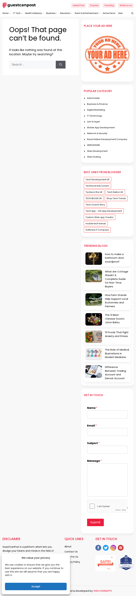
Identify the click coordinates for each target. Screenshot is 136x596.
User (120, 13)
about (68, 546)
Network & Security (97, 133)
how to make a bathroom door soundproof (114, 257)
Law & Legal (93, 121)
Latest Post (78, 5)
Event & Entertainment (86, 13)
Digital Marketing (96, 109)
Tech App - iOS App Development (104, 211)
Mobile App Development (101, 127)
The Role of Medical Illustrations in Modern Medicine (117, 353)
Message (94, 461)
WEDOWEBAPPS (102, 591)
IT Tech (17, 13)
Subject (93, 443)
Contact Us (71, 551)
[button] (131, 13)
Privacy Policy (72, 562)
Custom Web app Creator (100, 217)
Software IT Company (97, 229)
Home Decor (109, 13)
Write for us (126, 5)
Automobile (93, 98)
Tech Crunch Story (95, 204)
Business (51, 13)
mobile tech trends (96, 223)
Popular (94, 5)
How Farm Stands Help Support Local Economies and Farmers (116, 300)
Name (92, 408)
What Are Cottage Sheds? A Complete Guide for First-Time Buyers (116, 279)
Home (5, 13)
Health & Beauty (33, 13)
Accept (35, 586)
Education (65, 13)
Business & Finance (97, 104)
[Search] (61, 65)
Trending (109, 5)
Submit (95, 522)
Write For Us (71, 556)
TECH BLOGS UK (94, 198)
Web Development (97, 151)
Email (92, 426)
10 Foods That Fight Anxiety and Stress (117, 334)
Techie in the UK (94, 192)
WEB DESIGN (93, 145)
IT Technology (94, 115)
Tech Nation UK (115, 192)
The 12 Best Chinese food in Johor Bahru (114, 318)
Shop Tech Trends (116, 198)
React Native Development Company (107, 139)
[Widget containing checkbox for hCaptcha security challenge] (107, 506)
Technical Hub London (97, 185)
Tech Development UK (97, 179)
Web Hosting (94, 156)
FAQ (67, 567)
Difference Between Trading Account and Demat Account (115, 372)
